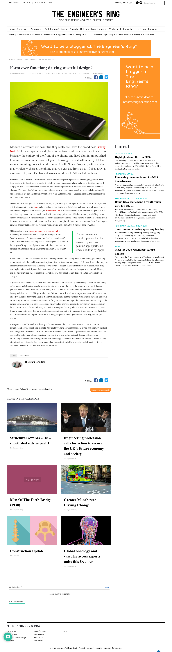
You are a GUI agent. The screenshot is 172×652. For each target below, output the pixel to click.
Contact (90, 647)
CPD (88, 34)
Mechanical (115, 29)
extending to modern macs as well (44, 230)
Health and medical (125, 174)
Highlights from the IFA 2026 (133, 157)
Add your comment (100, 389)
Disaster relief (49, 34)
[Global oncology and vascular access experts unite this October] (86, 530)
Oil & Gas (141, 29)
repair (34, 389)
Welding (12, 34)
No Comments (98, 73)
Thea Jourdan (14, 556)
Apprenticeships (65, 34)
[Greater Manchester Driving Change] (86, 479)
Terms (99, 647)
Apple (15, 389)
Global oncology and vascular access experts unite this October (82, 556)
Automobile (36, 29)
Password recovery (43, 3)
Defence (84, 29)
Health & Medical (123, 34)
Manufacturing (98, 29)
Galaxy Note (25, 389)
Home (12, 29)
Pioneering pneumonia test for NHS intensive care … (136, 179)
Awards (74, 29)
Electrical (36, 34)
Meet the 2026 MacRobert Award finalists (135, 251)
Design (19, 59)
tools (36, 207)
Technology (84, 73)
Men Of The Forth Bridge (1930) (30, 502)
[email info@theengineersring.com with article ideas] (86, 55)
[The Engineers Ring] (17, 366)
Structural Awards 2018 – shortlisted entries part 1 (30, 440)
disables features (53, 210)
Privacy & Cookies (113, 647)
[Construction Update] (32, 530)
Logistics (152, 29)
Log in (28, 3)
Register (15, 3)
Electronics (56, 73)
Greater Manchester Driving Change (80, 502)
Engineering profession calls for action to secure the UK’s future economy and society (84, 445)
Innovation (128, 29)
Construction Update (27, 550)
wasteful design (45, 389)
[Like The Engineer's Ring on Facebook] (137, 2)
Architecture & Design (56, 29)
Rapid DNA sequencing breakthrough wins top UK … (138, 204)
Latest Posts (24, 356)
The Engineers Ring (17, 73)
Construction (148, 34)
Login (106, 587)
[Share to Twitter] (106, 77)
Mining (137, 34)
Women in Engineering (103, 34)
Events (129, 153)
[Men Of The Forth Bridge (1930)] (32, 479)
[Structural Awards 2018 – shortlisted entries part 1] (32, 417)
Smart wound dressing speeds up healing (139, 229)
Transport (79, 34)
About (13, 356)
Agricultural (24, 34)
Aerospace (22, 29)
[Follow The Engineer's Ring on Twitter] (140, 2)
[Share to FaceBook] (96, 77)
